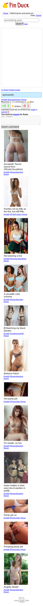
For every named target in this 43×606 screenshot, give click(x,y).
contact (22, 600)
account (16, 600)
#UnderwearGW (17, 334)
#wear (24, 100)
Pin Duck (22, 601)
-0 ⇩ (26, 106)
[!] (8, 112)
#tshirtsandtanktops (18, 259)
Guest (38, 15)
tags (26, 24)
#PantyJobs (15, 402)
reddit (33, 110)
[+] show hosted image (10, 90)
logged (16, 114)
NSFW (4, 112)
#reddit (4, 100)
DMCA (27, 600)
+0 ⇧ (6, 106)
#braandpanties (14, 100)
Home (5, 13)
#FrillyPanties (16, 214)
